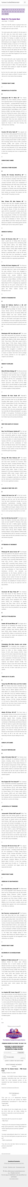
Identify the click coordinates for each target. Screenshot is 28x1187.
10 (4, 11)
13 (12, 11)
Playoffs (6, 13)
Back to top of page (14, 1026)
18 (2, 13)
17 (23, 11)
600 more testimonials (6, 1153)
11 (7, 11)
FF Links (5, 1167)
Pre (6, 9)
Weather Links (11, 1167)
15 (18, 11)
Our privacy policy (13, 1178)
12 (10, 11)
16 (20, 11)
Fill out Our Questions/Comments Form (14, 1163)
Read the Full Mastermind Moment (10, 1087)
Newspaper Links (20, 1167)
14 (15, 11)
